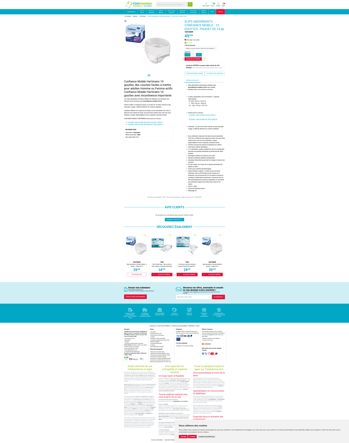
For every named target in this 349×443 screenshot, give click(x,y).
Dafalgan (140, 404)
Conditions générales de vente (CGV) (160, 340)
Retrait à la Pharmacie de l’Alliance (211, 338)
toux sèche (149, 405)
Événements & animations (157, 335)
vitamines (141, 414)
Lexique (153, 336)
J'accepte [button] (183, 436)
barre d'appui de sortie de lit (179, 408)
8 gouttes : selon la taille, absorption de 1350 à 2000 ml (145, 124)
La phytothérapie (212, 399)
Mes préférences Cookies (157, 346)
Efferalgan (132, 404)
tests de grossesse (139, 413)
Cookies (153, 345)
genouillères (173, 380)
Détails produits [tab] (192, 80)
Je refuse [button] (192, 436)
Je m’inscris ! (218, 297)
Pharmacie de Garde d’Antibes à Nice (160, 353)
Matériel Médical (203, 11)
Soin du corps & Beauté (171, 11)
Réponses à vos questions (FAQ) (184, 345)
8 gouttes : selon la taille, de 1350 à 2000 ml (203, 119)
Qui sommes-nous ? (130, 338)
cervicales (182, 381)
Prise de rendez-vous (156, 333)
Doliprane (140, 402)
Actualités (153, 332)
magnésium (149, 413)
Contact (127, 341)
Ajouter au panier (193, 59)
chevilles (167, 383)
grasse (125, 407)
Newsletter (127, 340)
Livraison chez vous (207, 340)
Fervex (152, 408)
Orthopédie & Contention (193, 11)
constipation (153, 407)
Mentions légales (155, 341)
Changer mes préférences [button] (206, 436)
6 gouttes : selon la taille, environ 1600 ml (202, 115)
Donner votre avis (173, 219)
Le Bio (212, 11)
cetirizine (134, 408)
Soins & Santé (142, 11)
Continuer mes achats (194, 73)
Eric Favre (220, 407)
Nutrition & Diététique (151, 11)
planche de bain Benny (164, 416)
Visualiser (137, 274)
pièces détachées (169, 427)
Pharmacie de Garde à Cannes (158, 356)
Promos (220, 11)
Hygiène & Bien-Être (182, 11)
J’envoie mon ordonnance (135, 297)
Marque (135, 16)
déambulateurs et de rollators (180, 401)
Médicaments (131, 11)
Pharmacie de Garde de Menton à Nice (160, 355)
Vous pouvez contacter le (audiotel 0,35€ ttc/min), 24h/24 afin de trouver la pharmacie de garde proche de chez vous (160, 360)
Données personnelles (156, 343)
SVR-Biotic (221, 385)
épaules (187, 381)
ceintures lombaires (181, 380)
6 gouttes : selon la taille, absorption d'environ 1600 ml (145, 122)
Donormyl (147, 410)
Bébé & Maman (161, 11)
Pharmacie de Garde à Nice (158, 351)
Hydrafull (219, 411)
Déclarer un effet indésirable (158, 338)
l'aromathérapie (220, 399)
